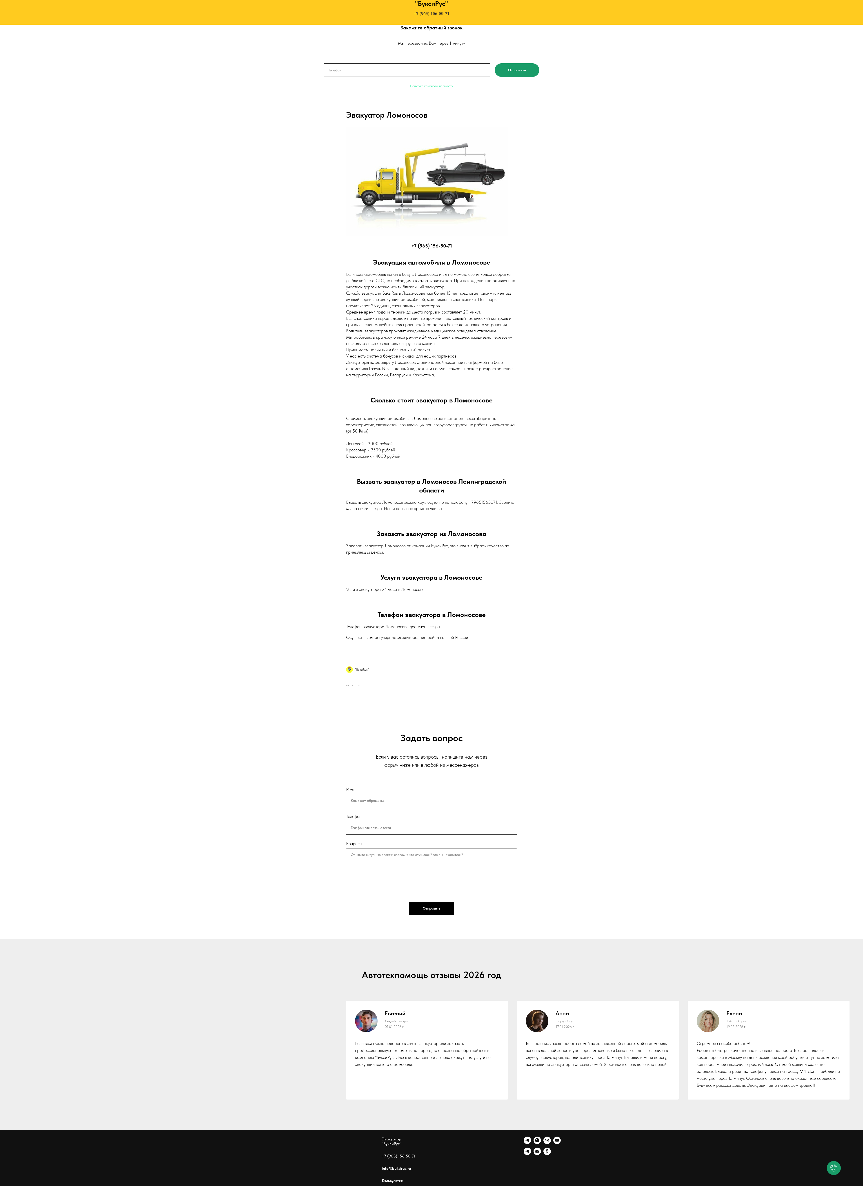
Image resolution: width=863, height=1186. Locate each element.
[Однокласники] (547, 1154)
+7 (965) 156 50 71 (398, 1156)
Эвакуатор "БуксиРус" (391, 1141)
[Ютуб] (557, 1143)
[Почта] (537, 1154)
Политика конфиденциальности (431, 86)
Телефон (354, 816)
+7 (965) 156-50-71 (431, 13)
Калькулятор (392, 1180)
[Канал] (527, 1154)
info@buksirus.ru (396, 1168)
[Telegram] (527, 1143)
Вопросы (354, 843)
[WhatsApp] (537, 1143)
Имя (350, 789)
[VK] (547, 1143)
